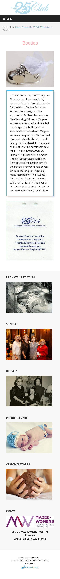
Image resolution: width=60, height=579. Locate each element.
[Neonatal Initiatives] (29, 311)
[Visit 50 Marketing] (30, 567)
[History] (29, 405)
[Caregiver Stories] (29, 498)
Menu (9, 19)
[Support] (29, 358)
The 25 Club (30, 7)
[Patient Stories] (29, 451)
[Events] (30, 525)
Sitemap (38, 557)
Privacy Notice (25, 557)
